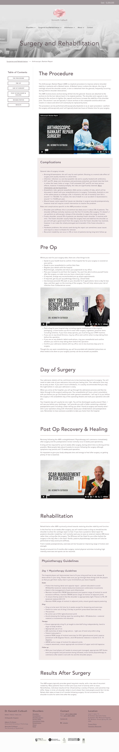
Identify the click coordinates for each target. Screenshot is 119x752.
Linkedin (65, 723)
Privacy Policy (92, 724)
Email (102, 2)
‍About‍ (34, 725)
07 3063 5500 (110, 2)
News (34, 726)
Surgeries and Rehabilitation (17, 61)
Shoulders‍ (36, 714)
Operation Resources (94, 726)
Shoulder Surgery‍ (38, 717)
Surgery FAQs (37, 719)
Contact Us (63, 719)
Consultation (37, 715)
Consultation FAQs (38, 721)
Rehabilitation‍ (37, 723)
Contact (90, 27)
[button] (31, 27)
